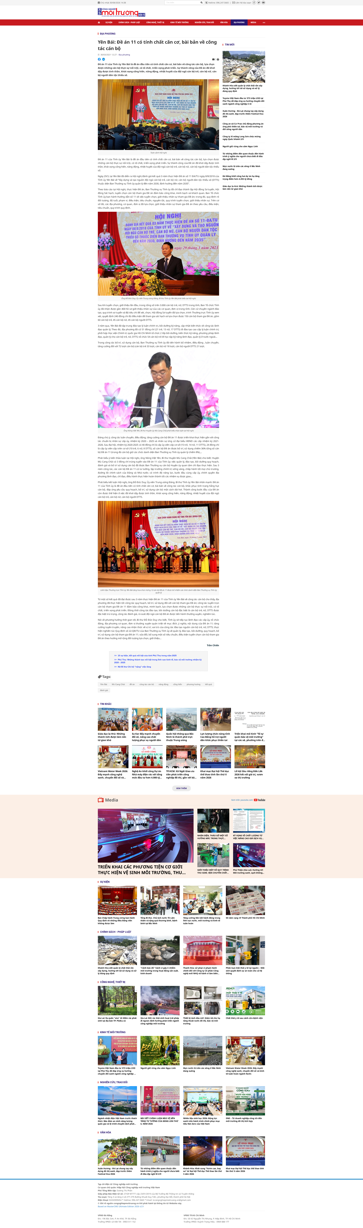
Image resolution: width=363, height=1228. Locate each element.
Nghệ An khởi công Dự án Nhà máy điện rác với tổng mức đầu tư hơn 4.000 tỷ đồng (147, 774)
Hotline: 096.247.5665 (218, 2)
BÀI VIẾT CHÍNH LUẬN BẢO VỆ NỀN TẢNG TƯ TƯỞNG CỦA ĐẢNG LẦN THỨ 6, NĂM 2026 (159, 1121)
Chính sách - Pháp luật (129, 22)
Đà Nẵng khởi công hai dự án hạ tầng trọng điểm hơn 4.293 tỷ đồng (241, 177)
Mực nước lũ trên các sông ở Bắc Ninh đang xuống (241, 167)
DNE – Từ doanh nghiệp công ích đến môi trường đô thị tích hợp (244, 1119)
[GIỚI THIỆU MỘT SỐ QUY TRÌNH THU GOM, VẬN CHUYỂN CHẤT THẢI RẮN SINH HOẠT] (213, 855)
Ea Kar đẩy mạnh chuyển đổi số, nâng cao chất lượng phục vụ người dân (146, 737)
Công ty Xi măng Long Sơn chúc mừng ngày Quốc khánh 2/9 (242, 138)
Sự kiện (108, 22)
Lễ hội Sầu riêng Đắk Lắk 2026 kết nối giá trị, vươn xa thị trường (249, 774)
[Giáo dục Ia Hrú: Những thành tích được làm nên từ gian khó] (113, 719)
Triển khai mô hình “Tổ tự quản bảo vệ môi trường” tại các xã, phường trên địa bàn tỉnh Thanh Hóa (250, 737)
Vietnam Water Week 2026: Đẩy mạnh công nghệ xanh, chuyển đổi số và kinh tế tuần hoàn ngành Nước (113, 774)
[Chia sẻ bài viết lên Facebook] (99, 59)
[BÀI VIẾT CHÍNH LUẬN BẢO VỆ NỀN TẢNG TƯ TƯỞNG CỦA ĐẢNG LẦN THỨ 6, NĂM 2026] (160, 1100)
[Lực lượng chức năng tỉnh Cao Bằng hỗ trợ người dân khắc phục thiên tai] (215, 719)
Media (253, 22)
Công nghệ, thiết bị (155, 22)
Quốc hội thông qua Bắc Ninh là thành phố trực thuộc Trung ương (180, 737)
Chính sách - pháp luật (115, 931)
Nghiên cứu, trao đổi (204, 22)
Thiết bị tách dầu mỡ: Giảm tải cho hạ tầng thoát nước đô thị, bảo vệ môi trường (201, 1021)
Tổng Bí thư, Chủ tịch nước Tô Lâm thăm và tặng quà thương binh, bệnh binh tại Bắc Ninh (159, 920)
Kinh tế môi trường (179, 22)
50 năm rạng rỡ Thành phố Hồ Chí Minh (245, 917)
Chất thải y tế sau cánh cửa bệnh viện (244, 1018)
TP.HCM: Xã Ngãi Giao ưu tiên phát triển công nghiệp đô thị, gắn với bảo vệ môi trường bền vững (181, 774)
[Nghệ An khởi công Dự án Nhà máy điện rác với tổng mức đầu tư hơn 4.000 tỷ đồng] (147, 756)
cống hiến (177, 684)
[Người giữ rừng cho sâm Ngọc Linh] (160, 1050)
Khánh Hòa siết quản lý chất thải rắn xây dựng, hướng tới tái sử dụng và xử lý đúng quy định (242, 88)
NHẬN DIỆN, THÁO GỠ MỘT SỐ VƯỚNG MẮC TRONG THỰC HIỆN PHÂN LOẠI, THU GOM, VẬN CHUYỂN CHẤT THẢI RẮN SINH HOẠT (212, 837)
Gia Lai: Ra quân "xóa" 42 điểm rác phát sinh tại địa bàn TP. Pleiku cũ (117, 1019)
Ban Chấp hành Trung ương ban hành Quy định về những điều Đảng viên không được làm (116, 920)
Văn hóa (224, 22)
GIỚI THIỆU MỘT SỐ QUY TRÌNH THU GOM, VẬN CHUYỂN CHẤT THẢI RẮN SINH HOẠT (213, 871)
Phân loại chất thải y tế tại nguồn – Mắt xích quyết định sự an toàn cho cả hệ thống (245, 970)
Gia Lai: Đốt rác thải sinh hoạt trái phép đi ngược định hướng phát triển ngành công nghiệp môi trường (160, 1021)
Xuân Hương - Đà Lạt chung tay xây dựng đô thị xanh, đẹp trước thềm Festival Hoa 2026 (243, 114)
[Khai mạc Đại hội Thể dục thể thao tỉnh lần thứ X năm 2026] (215, 756)
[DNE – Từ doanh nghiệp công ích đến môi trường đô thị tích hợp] (245, 1100)
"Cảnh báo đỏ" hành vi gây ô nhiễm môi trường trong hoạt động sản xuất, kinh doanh (160, 970)
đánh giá (104, 690)
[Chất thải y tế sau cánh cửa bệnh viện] (245, 1000)
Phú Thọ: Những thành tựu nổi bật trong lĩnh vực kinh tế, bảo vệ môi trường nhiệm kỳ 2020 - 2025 (158, 661)
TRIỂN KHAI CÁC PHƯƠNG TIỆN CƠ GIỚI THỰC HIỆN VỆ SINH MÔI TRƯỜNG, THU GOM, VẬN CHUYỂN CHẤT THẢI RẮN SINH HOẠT (141, 869)
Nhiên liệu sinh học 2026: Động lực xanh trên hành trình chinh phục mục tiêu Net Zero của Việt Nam (201, 1121)
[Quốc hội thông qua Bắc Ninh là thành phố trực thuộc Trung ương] (181, 719)
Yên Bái (103, 684)
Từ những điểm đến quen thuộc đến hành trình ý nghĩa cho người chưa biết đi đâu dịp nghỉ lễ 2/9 (243, 156)
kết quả (208, 684)
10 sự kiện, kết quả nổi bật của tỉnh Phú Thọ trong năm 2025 (147, 655)
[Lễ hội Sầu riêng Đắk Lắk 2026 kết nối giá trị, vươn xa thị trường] (250, 756)
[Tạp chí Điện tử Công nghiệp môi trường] (121, 12)
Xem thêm (181, 788)
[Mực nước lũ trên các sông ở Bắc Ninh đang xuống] (202, 1050)
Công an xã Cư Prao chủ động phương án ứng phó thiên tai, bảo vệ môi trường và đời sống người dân (243, 126)
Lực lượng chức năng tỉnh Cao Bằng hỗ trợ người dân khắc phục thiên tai (215, 737)
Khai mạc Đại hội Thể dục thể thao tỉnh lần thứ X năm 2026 (214, 774)
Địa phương (239, 22)
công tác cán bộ (147, 684)
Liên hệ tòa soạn (243, 2)
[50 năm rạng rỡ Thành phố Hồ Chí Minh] (245, 900)
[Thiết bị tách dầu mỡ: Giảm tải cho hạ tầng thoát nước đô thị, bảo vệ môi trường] (202, 1000)
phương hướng (193, 684)
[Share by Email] (213, 59)
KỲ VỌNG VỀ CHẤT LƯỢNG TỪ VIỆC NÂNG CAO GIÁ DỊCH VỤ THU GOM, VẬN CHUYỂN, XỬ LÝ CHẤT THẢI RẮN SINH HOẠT (248, 837)
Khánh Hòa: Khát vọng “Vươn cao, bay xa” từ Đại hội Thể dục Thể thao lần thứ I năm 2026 (202, 1171)
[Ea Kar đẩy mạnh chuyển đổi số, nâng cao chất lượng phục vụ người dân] (147, 719)
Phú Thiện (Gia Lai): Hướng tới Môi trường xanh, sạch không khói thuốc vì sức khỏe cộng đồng (248, 871)
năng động (163, 684)
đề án (132, 684)
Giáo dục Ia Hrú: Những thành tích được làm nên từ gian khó (242, 187)
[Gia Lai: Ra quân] (117, 1000)
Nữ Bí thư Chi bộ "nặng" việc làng (134, 667)
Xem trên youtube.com (242, 800)
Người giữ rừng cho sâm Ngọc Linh (240, 146)
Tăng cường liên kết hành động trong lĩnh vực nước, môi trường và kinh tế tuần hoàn (201, 920)
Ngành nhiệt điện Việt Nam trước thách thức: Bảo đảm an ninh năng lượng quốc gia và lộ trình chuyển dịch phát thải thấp (117, 1121)
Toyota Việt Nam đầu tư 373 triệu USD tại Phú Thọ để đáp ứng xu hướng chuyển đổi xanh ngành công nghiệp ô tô (243, 101)
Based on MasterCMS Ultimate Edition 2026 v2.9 (120, 1206)
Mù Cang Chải (118, 684)
